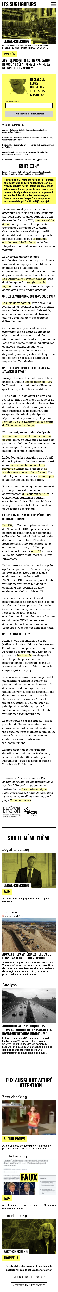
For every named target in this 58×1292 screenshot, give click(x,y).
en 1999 (36, 551)
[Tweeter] (21, 166)
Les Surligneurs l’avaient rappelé (24, 279)
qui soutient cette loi (35, 494)
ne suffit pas (46, 476)
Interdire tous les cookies (29, 1277)
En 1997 (7, 525)
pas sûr (9, 54)
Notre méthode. (19, 800)
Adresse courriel (12, 101)
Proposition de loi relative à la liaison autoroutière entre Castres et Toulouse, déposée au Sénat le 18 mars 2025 (26, 173)
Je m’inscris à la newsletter (29, 113)
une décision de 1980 (38, 382)
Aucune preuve (14, 1138)
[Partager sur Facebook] (26, 166)
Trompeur (11, 1257)
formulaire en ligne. (34, 789)
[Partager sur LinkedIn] (31, 166)
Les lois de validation (16, 303)
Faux (7, 891)
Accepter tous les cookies (29, 1285)
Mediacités (24, 655)
